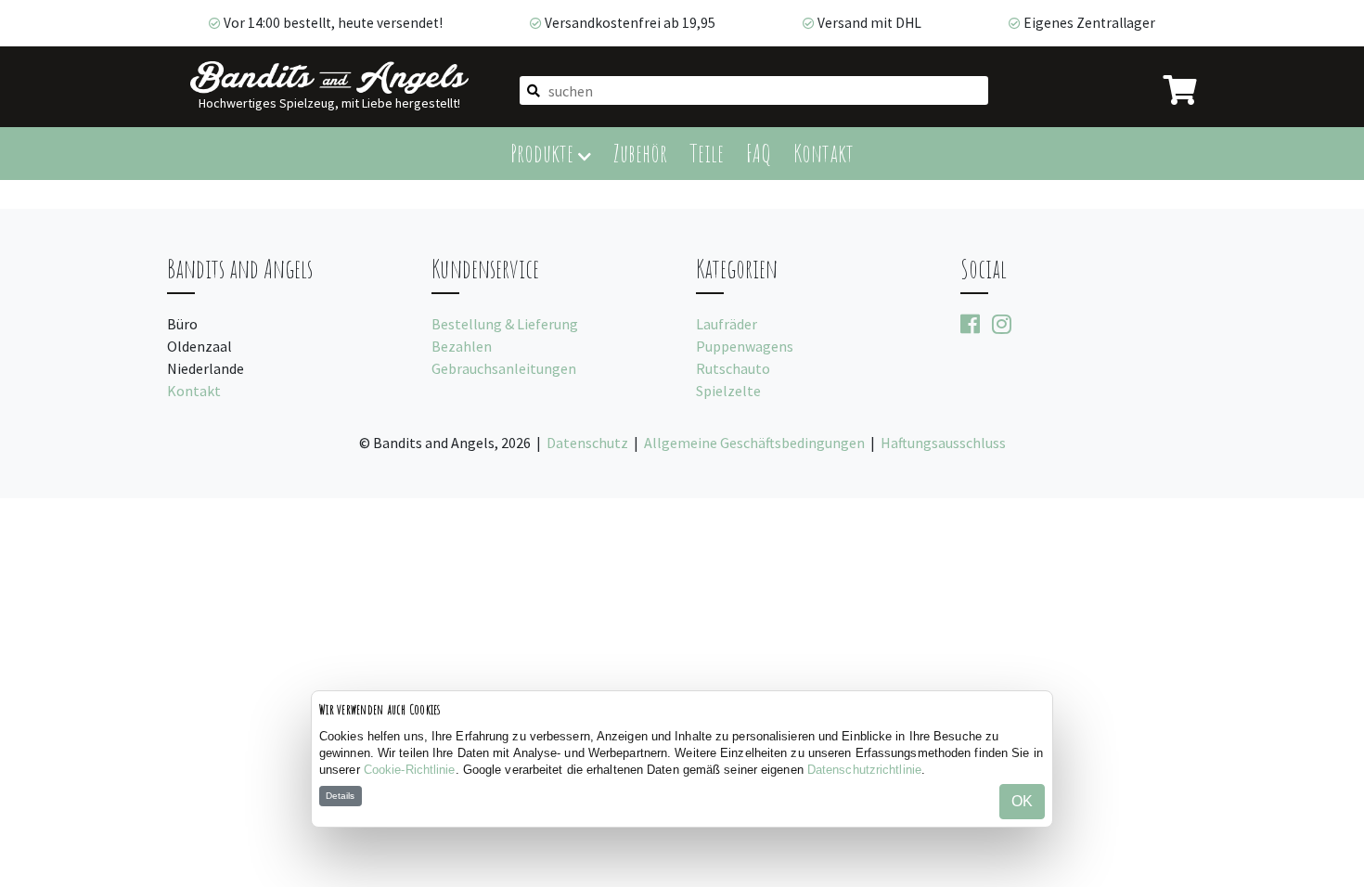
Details (340, 796)
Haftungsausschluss (943, 442)
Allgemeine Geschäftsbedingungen (754, 442)
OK (1022, 801)
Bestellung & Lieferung (504, 324)
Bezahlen (461, 346)
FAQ (758, 152)
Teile (706, 152)
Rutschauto (733, 368)
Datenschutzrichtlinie (864, 770)
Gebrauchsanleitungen (503, 368)
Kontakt (823, 152)
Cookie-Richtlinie (410, 770)
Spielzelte (728, 390)
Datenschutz (587, 442)
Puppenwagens (744, 346)
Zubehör (640, 152)
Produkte (544, 152)
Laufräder (726, 324)
